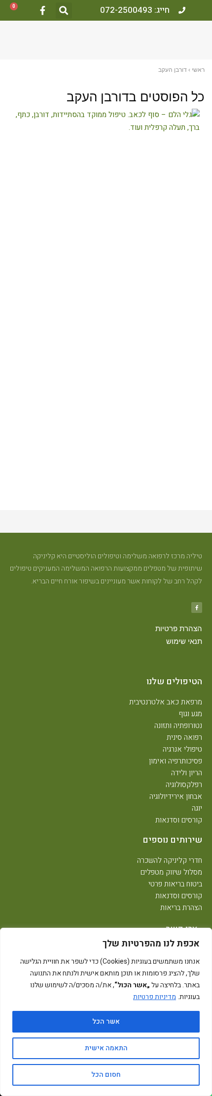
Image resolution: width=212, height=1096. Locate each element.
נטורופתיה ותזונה (178, 725)
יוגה (197, 808)
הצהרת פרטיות (178, 628)
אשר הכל (106, 1021)
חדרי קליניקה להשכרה (169, 860)
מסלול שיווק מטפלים (171, 872)
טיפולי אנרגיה (182, 749)
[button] (64, 10)
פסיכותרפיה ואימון (175, 761)
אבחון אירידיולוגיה (175, 796)
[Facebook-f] (42, 10)
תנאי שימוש (184, 641)
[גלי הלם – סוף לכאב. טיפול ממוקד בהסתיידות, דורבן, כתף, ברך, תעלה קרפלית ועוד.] (103, 121)
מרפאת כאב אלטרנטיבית (165, 702)
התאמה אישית (106, 1048)
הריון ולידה (186, 772)
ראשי (198, 69)
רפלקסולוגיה (184, 784)
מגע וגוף (190, 713)
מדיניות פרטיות (154, 997)
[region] (106, 1012)
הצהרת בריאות (181, 907)
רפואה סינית (184, 737)
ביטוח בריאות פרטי (175, 884)
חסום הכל (106, 1074)
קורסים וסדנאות (178, 820)
